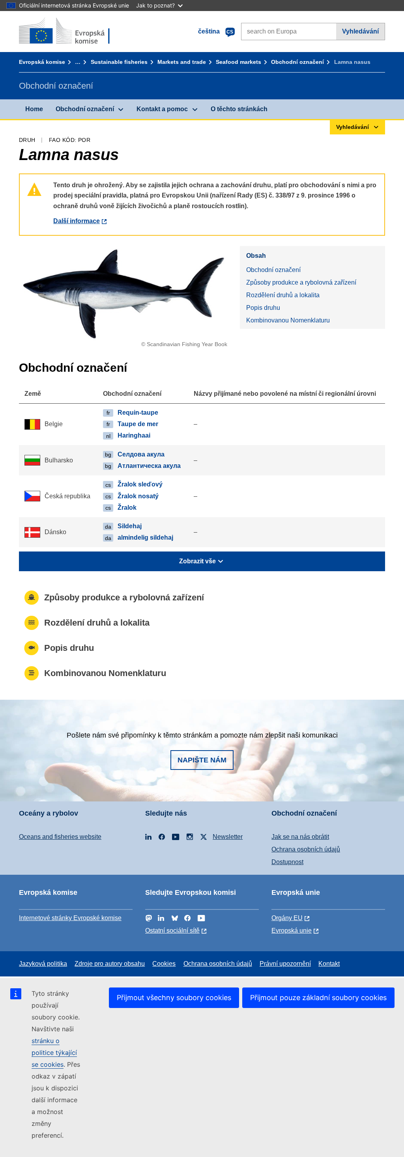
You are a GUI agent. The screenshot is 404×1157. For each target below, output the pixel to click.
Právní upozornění (285, 963)
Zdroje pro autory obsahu (110, 963)
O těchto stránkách (239, 109)
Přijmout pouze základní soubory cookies (318, 997)
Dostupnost (287, 862)
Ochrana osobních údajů (305, 849)
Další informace (76, 221)
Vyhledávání (360, 31)
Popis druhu (263, 307)
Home (34, 109)
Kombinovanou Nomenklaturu (288, 320)
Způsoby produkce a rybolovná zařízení (301, 282)
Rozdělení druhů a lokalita (283, 295)
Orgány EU (287, 918)
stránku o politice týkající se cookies (54, 1052)
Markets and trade (181, 62)
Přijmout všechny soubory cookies (174, 997)
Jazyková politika (43, 963)
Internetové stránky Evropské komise (70, 918)
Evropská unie (291, 930)
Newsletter (228, 836)
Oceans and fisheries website (60, 836)
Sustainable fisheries (119, 62)
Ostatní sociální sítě (172, 930)
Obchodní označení (297, 62)
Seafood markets (238, 62)
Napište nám (202, 760)
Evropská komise (42, 62)
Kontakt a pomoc (162, 109)
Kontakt (329, 963)
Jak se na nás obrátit (300, 836)
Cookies (164, 963)
